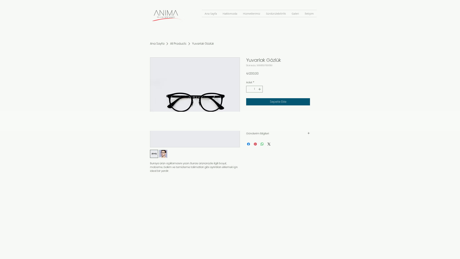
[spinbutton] (254, 89)
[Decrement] (249, 89)
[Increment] (260, 89)
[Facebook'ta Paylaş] (248, 144)
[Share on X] (269, 144)
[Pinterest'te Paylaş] (255, 144)
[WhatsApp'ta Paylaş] (262, 144)
